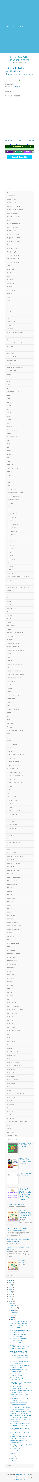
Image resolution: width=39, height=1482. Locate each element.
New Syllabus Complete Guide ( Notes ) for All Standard (18, 1229)
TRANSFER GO (11, 1055)
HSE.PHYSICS (11, 549)
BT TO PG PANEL (12, 321)
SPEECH (9, 845)
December (13, 1305)
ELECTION (10, 423)
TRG (8, 1107)
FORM (9, 451)
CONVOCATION (11, 370)
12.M (8, 245)
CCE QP (9, 349)
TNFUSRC (10, 996)
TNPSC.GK (10, 1017)
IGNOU (9, 569)
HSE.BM (9, 507)
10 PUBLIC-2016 (11, 199)
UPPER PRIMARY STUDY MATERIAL (18, 1121)
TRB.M (9, 1086)
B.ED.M (9, 301)
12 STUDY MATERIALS (13, 241)
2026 (10, 1280)
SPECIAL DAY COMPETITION (15, 842)
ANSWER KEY (11, 283)
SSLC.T (9, 912)
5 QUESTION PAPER (13, 262)
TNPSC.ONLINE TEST (13, 1031)
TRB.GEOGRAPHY (12, 1079)
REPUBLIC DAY (11, 779)
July (12, 1317)
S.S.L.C (9, 151)
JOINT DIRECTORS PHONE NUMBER (18, 587)
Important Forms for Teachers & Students (25, 1144)
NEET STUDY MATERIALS (14, 664)
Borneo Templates (20, 1479)
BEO (8, 308)
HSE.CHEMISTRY (12, 514)
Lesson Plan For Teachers (16, 1204)
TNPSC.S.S (10, 1038)
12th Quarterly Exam (13, 252)
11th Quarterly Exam (12, 227)
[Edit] (33, 152)
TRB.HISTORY (11, 1083)
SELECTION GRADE (13, 814)
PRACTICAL (10, 751)
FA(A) (8, 444)
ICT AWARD (10, 566)
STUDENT (10, 919)
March (12, 1458)
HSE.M (9, 542)
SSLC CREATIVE (12, 852)
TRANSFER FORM (12, 1051)
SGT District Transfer (13, 821)
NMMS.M (9, 688)
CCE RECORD (11, 353)
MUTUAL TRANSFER (13, 643)
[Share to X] (10, 84)
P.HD (8, 716)
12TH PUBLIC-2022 (12, 248)
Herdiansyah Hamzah (22, 1478)
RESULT (9, 786)
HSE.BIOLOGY (11, 503)
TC (8, 940)
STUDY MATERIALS (13, 929)
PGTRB (9, 741)
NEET (9, 657)
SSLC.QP (10, 901)
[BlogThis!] (8, 84)
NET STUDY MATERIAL (14, 671)
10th (12, 26)
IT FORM (9, 580)
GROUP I (9, 472)
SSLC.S (9, 905)
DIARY (9, 405)
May (12, 1453)
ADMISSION (10, 269)
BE (8, 304)
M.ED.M (9, 615)
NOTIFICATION (17, 86)
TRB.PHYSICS (11, 1097)
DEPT (9, 398)
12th (21, 26)
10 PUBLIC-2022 (11, 203)
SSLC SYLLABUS (12, 880)
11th (17, 26)
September (14, 1312)
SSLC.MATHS (11, 898)
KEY (8, 594)
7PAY (8, 266)
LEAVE (9, 601)
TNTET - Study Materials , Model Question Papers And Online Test (25, 1161)
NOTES (9, 692)
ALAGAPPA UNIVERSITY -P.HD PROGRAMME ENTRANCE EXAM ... (20, 1357)
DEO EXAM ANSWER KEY (14, 391)
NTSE (9, 702)
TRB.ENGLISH (11, 1076)
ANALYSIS (10, 280)
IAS (8, 562)
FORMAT (9, 454)
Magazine (9, 622)
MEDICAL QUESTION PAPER (15, 632)
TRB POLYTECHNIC (13, 1062)
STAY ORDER (11, 915)
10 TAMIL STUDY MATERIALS (15, 210)
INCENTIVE (10, 573)
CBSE (9, 335)
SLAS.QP (10, 835)
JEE (8, 583)
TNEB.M (9, 992)
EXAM (9, 433)
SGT (8, 817)
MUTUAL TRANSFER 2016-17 (15, 646)
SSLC (8, 849)
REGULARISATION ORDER (15, 776)
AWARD (9, 294)
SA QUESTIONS (11, 796)
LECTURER (10, 604)
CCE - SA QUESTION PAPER (15, 342)
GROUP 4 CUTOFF (12, 468)
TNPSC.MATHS (11, 1027)
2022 (10, 1289)
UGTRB (9, 1114)
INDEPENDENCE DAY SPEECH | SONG (18, 576)
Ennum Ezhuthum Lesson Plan (25, 1174)
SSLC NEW (10, 859)
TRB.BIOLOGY (11, 1069)
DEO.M (9, 395)
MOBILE (9, 639)
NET (8, 667)
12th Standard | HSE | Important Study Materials (18, 1240)
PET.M (9, 734)
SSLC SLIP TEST (12, 873)
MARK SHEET (11, 625)
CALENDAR (10, 328)
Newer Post (8, 140)
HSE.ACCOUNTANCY (13, 500)
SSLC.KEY (10, 891)
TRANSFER (10, 1048)
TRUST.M (10, 1111)
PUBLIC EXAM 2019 (13, 762)
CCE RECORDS (11, 356)
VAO (8, 1125)
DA (8, 388)
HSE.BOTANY (11, 510)
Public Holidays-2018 (20, 157)
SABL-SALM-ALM (12, 800)
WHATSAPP (10, 1132)
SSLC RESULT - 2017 (13, 870)
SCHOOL (9, 807)
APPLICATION (11, 287)
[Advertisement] (19, 13)
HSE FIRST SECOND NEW (15, 493)
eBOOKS (9, 419)
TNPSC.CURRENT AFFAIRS (15, 1010)
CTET (8, 384)
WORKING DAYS (12, 1135)
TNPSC (9, 999)
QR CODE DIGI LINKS (13, 765)
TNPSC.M (10, 1024)
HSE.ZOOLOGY (11, 559)
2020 (10, 1294)
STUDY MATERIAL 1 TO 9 (14, 926)
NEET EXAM (10, 660)
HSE (8, 486)
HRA (8, 482)
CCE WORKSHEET (12, 360)
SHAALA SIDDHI (12, 828)
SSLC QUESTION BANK (14, 863)
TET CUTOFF (11, 950)
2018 (10, 1299)
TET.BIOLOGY (11, 957)
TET (8, 947)
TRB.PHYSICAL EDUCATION (15, 1093)
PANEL (9, 720)
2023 (10, 1287)
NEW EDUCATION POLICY (14, 678)
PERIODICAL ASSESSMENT (15, 730)
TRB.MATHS (10, 1090)
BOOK (9, 311)
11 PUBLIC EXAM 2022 (13, 217)
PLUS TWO (18, 151)
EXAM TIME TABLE (12, 437)
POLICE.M (10, 748)
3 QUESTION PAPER (13, 255)
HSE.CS (9, 521)
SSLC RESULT (11, 866)
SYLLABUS (10, 936)
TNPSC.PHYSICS (12, 1034)
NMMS (9, 685)
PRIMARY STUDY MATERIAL (15, 755)
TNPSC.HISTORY (12, 1020)
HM (8, 479)
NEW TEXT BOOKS (12, 681)
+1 (8, 192)
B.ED (8, 297)
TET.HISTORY (11, 968)
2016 (10, 1303)
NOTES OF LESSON (13, 695)
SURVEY (9, 933)
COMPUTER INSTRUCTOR (15, 367)
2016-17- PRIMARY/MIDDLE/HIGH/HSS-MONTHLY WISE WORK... (19, 1346)
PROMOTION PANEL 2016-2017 (19, 1342)
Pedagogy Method (12, 727)
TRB (27, 151)
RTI (8, 793)
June (12, 1319)
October (13, 1310)
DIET (8, 409)
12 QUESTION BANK (13, 234)
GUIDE (9, 475)
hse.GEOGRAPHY (12, 531)
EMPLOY (9, 426)
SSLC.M (9, 894)
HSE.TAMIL (10, 555)
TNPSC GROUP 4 (12, 1003)
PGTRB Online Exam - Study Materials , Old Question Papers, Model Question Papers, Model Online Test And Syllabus (25, 1193)
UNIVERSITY (11, 1118)
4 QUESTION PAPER (13, 259)
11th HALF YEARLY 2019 (14, 224)
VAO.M (9, 1128)
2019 (10, 1296)
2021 (10, 1292)
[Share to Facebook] (11, 84)
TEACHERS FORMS (13, 943)
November (13, 1308)
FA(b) (8, 447)
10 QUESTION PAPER (13, 206)
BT (8, 318)
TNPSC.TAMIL (11, 1041)
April (12, 1456)
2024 (10, 1285)
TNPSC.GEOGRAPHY (13, 1013)
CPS (8, 377)
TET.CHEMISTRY (12, 961)
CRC (8, 381)
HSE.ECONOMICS (12, 524)
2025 (10, 1282)
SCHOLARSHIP (11, 803)
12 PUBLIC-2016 (11, 231)
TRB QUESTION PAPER (14, 1065)
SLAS (8, 831)
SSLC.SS (9, 908)
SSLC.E (9, 887)
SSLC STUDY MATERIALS (14, 877)
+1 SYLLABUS (11, 196)
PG (8, 737)
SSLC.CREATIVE (12, 884)
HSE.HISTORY (11, 535)
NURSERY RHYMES (13, 709)
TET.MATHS (10, 975)
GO (8, 458)
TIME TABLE (10, 989)
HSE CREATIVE (11, 489)
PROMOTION (11, 758)
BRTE (9, 314)
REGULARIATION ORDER (14, 772)
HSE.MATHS (10, 545)
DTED (9, 416)
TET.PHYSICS (11, 978)
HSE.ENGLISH (11, 528)
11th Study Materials (22, 1261)
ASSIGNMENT (11, 290)
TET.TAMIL (10, 985)
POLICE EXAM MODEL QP (15, 744)
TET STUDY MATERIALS (14, 954)
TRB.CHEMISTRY (12, 1072)
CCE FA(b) (10, 346)
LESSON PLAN (11, 608)
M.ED (8, 611)
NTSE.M (9, 706)
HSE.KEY (10, 538)
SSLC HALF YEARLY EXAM (15, 856)
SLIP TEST (10, 838)
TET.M (9, 971)
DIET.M (9, 412)
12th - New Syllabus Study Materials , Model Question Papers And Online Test (25, 1214)
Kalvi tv (9, 590)
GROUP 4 (10, 465)
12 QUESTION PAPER (13, 238)
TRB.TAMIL (10, 1104)
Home (8, 26)
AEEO (9, 273)
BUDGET (9, 325)
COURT (9, 374)
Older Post (31, 140)
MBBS (9, 629)
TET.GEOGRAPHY (12, 964)
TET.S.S (9, 982)
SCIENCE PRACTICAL (13, 810)
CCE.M (9, 363)
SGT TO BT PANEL (12, 824)
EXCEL (9, 440)
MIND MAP (10, 636)
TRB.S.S (9, 1100)
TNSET (9, 1044)
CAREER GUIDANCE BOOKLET (16, 332)
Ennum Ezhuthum (12, 430)
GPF (8, 461)
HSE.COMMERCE (12, 517)
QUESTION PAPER (12, 769)
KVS (8, 597)
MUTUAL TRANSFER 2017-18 (15, 650)
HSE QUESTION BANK (13, 496)
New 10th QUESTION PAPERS (16, 674)
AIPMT (9, 276)
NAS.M (9, 653)
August (13, 1315)
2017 (10, 1301)
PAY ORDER (10, 723)
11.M (8, 220)
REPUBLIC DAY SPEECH (14, 783)
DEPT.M (9, 402)
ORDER (9, 713)
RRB (8, 790)
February (13, 1460)
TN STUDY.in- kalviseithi (19, 58)
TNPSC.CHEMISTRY (13, 1006)
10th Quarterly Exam (13, 213)
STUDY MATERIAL (12, 922)
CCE (8, 339)
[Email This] (6, 84)
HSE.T (9, 552)
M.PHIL (10, 86)
